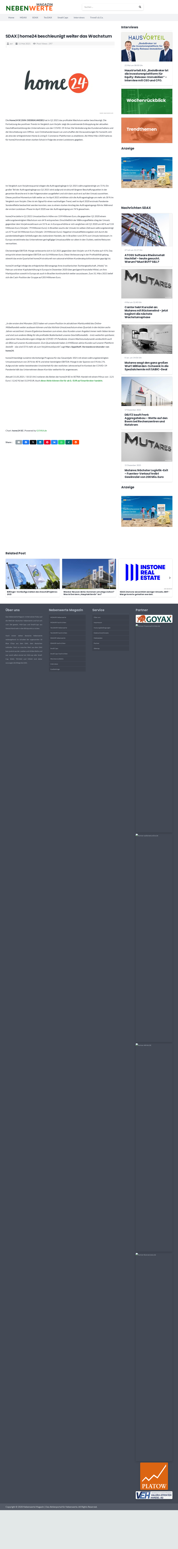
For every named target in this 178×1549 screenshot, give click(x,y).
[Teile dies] (26, 442)
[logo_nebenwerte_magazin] (29, 7)
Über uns (97, 617)
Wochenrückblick (56, 659)
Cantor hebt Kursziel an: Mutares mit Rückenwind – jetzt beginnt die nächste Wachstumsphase (146, 312)
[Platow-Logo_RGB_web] (154, 1476)
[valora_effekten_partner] (154, 1495)
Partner (96, 643)
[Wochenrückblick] (146, 101)
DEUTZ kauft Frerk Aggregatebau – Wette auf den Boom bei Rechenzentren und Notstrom (146, 420)
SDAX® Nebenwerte (57, 638)
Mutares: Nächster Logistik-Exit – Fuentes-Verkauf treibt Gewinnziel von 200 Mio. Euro (146, 473)
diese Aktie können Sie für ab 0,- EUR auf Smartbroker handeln (71, 380)
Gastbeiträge (55, 669)
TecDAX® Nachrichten (58, 633)
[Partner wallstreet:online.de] (154, 938)
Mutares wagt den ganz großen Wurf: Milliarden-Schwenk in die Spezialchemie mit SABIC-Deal (147, 366)
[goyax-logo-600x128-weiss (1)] (154, 619)
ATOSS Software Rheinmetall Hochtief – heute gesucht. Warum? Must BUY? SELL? (145, 258)
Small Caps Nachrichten (59, 654)
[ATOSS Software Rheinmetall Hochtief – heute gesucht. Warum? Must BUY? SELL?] (146, 229)
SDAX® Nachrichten (57, 643)
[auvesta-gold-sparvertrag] (146, 172)
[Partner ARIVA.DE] (154, 1147)
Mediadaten (98, 638)
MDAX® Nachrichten (58, 622)
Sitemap (97, 648)
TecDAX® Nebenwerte (58, 628)
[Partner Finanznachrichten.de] (154, 728)
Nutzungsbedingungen (102, 628)
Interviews (54, 664)
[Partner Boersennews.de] (154, 1357)
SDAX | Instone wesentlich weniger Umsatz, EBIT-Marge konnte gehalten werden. (88, 593)
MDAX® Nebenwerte (58, 617)
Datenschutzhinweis (101, 633)
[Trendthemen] (146, 130)
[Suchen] (140, 7)
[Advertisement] (60, 164)
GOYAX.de (41, 430)
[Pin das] (47, 442)
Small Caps (54, 648)
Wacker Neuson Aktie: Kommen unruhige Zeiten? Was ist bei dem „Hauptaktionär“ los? (32, 593)
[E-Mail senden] (18, 442)
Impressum (98, 622)
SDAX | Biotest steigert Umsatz (135, 591)
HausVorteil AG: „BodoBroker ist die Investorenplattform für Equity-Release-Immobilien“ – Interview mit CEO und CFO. (146, 75)
